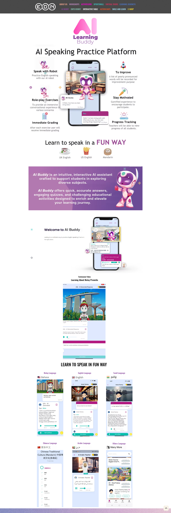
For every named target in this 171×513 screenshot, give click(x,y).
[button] (103, 356)
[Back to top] (166, 508)
